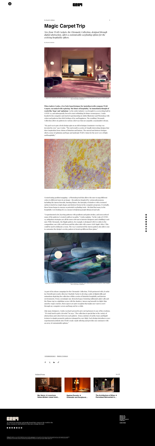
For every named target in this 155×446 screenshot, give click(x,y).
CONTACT (122, 420)
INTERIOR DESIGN (50, 356)
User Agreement (62, 437)
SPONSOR (122, 418)
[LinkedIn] (146, 224)
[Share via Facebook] (45, 362)
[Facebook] (146, 219)
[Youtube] (19, 428)
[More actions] (110, 20)
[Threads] (146, 217)
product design (48, 348)
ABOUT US (123, 416)
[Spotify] (146, 229)
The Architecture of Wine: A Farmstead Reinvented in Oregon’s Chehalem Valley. (106, 396)
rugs (90, 348)
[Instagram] (146, 215)
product (62, 348)
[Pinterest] (146, 231)
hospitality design (76, 348)
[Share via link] (58, 362)
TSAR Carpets (100, 348)
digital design (48, 352)
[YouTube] (146, 226)
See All (118, 374)
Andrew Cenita (57, 352)
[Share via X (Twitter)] (49, 362)
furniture (56, 348)
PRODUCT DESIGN (62, 356)
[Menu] (9, 3)
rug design (84, 348)
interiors (67, 348)
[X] (146, 222)
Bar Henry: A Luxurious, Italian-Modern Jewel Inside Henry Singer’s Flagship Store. (47, 396)
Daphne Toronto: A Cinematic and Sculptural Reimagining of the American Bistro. (76, 396)
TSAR (93, 348)
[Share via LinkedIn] (54, 362)
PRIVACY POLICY (124, 419)
